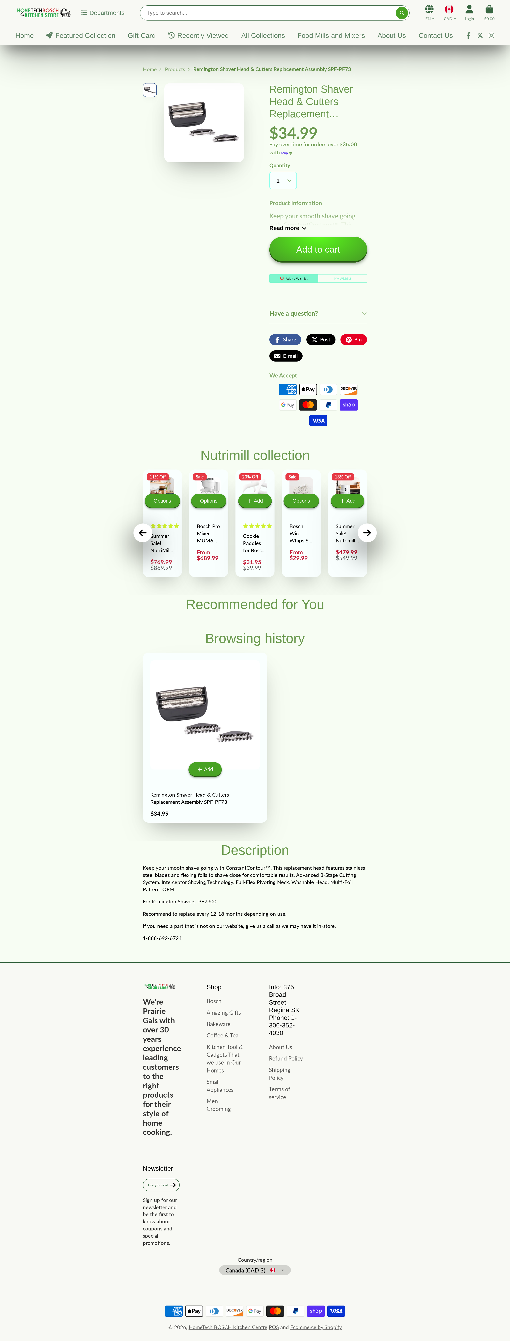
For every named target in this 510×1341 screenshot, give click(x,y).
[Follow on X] (480, 35)
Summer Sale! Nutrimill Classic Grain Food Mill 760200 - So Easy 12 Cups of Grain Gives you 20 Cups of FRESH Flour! (347, 523)
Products (175, 69)
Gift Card (142, 35)
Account (469, 13)
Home (24, 35)
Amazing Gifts (224, 1012)
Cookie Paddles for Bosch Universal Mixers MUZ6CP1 (255, 523)
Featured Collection (85, 35)
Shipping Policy (279, 1073)
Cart (489, 13)
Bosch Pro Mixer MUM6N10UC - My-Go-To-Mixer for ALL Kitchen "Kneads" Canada (208, 523)
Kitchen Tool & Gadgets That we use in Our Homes (225, 1058)
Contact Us (436, 35)
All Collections (263, 35)
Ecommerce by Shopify (316, 1327)
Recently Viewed (203, 35)
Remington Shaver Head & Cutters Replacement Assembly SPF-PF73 (205, 738)
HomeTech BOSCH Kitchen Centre (228, 1327)
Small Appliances (220, 1085)
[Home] (43, 12)
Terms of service (279, 1093)
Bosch (214, 1001)
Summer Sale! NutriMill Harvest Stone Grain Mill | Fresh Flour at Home (162, 523)
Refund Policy (286, 1058)
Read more (284, 228)
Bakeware (218, 1023)
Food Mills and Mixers (331, 35)
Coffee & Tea (222, 1035)
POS (274, 1327)
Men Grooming (219, 1105)
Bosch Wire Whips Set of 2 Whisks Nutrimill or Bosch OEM (301, 523)
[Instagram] (491, 35)
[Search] (402, 13)
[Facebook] (468, 35)
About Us (392, 35)
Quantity (279, 165)
